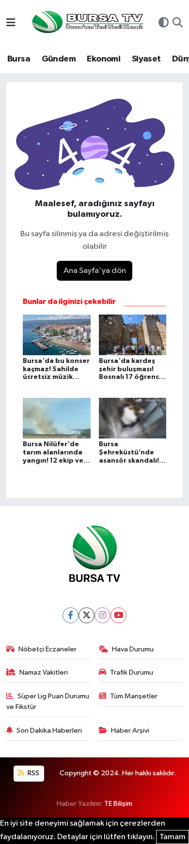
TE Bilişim (118, 803)
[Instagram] (102, 615)
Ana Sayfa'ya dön (94, 271)
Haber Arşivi (130, 730)
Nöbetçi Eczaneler (47, 649)
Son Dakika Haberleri (49, 730)
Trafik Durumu (131, 672)
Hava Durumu (133, 649)
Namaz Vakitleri (43, 672)
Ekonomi (103, 59)
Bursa (18, 59)
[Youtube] (118, 615)
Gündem (59, 59)
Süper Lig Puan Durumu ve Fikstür (48, 701)
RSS (32, 773)
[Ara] (178, 23)
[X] (86, 615)
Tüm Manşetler (134, 696)
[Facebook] (71, 615)
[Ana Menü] (11, 23)
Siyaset (146, 59)
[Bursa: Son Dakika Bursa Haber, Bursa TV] (86, 23)
